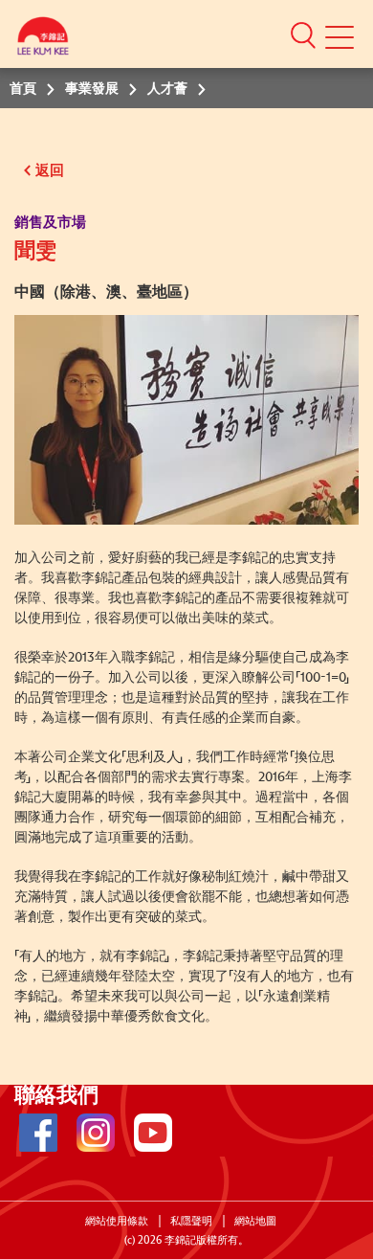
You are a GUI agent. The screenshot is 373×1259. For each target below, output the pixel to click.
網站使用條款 (116, 1221)
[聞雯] (186, 419)
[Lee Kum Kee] (43, 40)
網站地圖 (255, 1221)
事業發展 (92, 89)
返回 (49, 171)
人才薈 (167, 89)
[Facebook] (38, 1132)
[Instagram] (96, 1132)
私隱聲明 (191, 1221)
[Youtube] (153, 1132)
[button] (303, 34)
